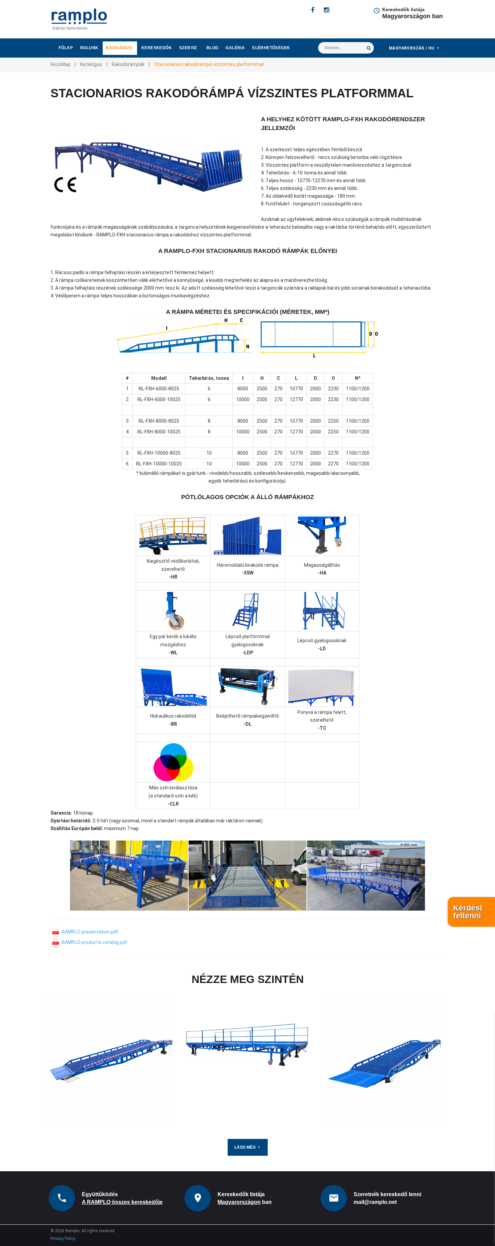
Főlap (66, 47)
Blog (212, 47)
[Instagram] (326, 10)
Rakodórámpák (128, 64)
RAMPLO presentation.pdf (89, 931)
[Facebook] (312, 10)
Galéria (235, 47)
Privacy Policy (63, 1238)
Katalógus (119, 47)
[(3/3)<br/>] (366, 876)
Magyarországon (239, 1202)
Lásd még (245, 1147)
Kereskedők (156, 47)
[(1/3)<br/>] (129, 876)
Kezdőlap (60, 64)
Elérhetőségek (271, 47)
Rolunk (89, 47)
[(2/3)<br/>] (247, 876)
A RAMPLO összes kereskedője (122, 1202)
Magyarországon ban (412, 16)
